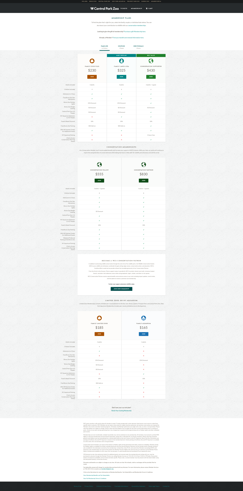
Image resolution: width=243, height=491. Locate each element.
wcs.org (84, 1)
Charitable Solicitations (121, 486)
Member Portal (156, 1)
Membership (136, 8)
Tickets (124, 8)
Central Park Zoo (104, 1)
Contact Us (166, 486)
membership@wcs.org (107, 469)
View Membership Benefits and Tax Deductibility (96, 475)
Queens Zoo (145, 1)
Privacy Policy (89, 486)
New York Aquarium (118, 1)
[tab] (104, 47)
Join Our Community (121, 289)
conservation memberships (137, 25)
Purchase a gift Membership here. (135, 31)
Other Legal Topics (154, 486)
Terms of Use (77, 486)
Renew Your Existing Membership (121, 410)
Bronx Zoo (93, 1)
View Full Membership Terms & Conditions (94, 478)
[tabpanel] (121, 226)
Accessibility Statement (138, 486)
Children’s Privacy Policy (103, 486)
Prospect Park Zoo (133, 1)
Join (93, 77)
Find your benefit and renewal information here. (128, 37)
